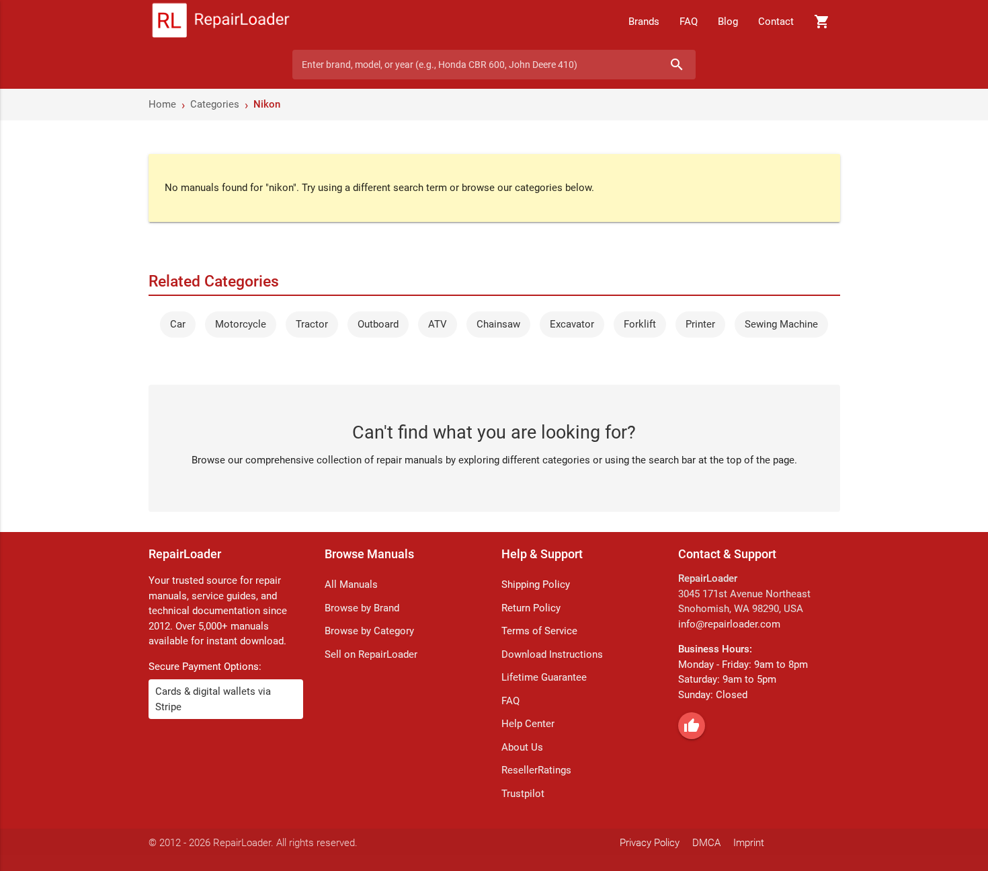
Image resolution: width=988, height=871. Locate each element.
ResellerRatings (536, 770)
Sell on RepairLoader (371, 654)
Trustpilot (522, 794)
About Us (522, 747)
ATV (437, 324)
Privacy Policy (650, 843)
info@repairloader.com (729, 624)
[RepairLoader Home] (221, 21)
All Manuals (351, 584)
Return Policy (531, 608)
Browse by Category (369, 631)
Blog (728, 21)
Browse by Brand (362, 608)
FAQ (689, 21)
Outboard (378, 324)
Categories (214, 104)
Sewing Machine (781, 324)
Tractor (312, 324)
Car (178, 324)
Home (162, 104)
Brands (643, 21)
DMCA (706, 843)
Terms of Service (539, 631)
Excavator (572, 324)
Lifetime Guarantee (544, 677)
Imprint (748, 843)
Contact (776, 21)
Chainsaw (498, 324)
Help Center (527, 724)
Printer (700, 324)
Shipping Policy (535, 584)
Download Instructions (552, 654)
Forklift (640, 324)
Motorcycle (240, 324)
